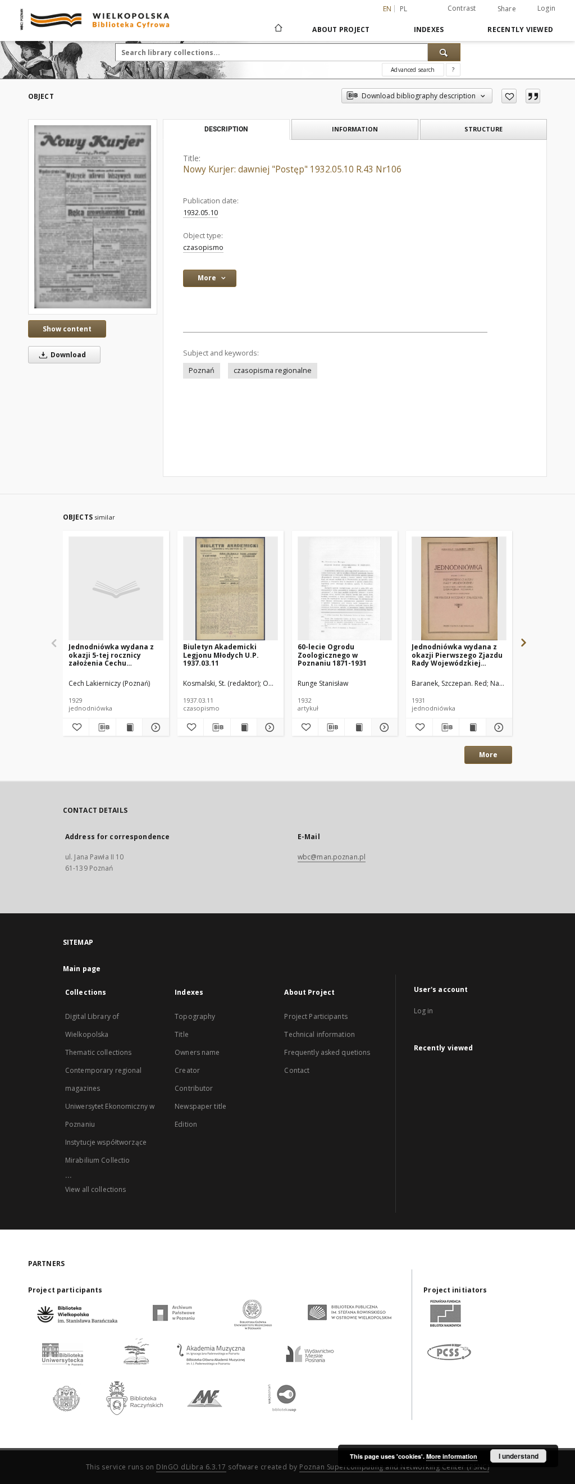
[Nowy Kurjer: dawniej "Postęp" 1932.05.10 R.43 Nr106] (92, 216)
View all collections (95, 1189)
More (488, 754)
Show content (67, 329)
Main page (82, 968)
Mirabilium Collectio (97, 1160)
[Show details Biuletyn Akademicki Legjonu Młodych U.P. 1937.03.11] (268, 727)
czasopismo (203, 247)
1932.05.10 (200, 212)
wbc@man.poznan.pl (332, 857)
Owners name (197, 1052)
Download (67, 354)
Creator (187, 1070)
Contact (296, 1070)
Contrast (462, 8)
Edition (186, 1124)
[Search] (444, 52)
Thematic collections (98, 1052)
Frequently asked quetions (327, 1052)
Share (507, 8)
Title (182, 1034)
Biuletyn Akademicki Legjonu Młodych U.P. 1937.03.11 (221, 654)
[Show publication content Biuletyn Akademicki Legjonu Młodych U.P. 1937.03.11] (244, 727)
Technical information (319, 1034)
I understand (519, 1456)
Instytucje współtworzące (106, 1142)
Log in (423, 1011)
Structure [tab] (483, 129)
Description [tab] (226, 129)
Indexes (429, 29)
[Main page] (277, 29)
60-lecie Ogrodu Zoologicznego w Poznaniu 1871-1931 (332, 654)
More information (451, 1456)
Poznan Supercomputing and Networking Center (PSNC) (394, 1467)
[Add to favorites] (509, 96)
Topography (195, 1016)
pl (404, 8)
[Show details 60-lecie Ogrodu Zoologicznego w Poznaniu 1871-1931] (383, 727)
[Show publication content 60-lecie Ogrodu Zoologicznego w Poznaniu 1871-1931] (358, 727)
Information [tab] (355, 129)
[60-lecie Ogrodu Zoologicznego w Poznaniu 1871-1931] (345, 589)
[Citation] (533, 96)
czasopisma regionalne (273, 370)
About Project (340, 29)
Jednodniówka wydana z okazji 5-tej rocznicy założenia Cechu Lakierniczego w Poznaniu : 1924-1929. (115, 654)
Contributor (194, 1088)
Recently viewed (520, 29)
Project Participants (315, 1016)
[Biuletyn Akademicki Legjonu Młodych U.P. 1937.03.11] (230, 589)
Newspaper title (200, 1106)
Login (546, 8)
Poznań (202, 370)
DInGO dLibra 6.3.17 (191, 1467)
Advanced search (413, 70)
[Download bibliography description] (102, 727)
